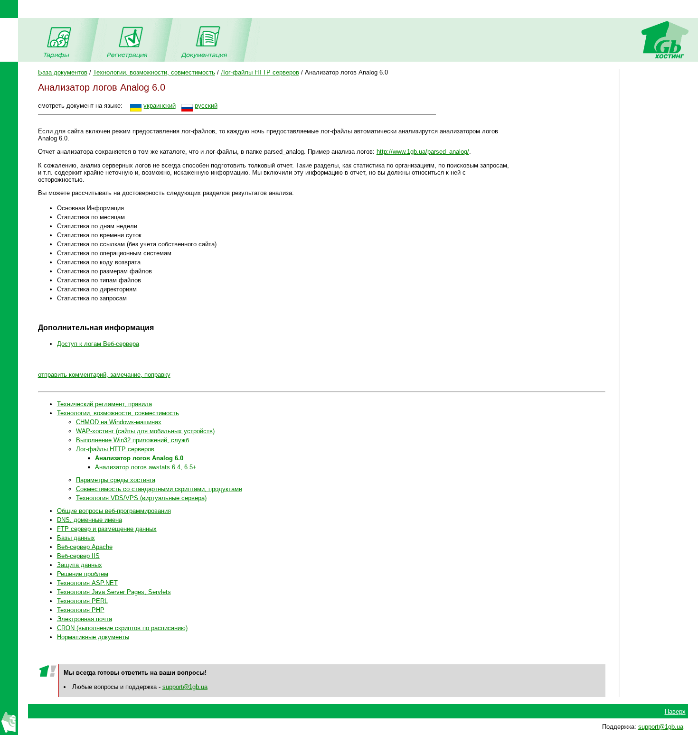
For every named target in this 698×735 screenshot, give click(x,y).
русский (206, 105)
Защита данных (79, 564)
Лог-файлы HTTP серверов (260, 72)
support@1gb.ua (185, 686)
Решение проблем (82, 573)
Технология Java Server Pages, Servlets (114, 591)
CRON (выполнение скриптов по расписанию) (122, 628)
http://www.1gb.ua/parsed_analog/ (423, 151)
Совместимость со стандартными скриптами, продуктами (159, 489)
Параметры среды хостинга (115, 480)
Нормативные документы (93, 637)
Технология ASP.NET (87, 582)
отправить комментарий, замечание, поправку (104, 374)
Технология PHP (80, 610)
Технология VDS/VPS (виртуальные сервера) (141, 498)
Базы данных (76, 537)
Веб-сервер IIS (78, 555)
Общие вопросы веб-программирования (114, 510)
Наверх (675, 711)
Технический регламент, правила (104, 404)
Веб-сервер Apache (85, 546)
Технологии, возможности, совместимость (154, 72)
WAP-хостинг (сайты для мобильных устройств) (145, 431)
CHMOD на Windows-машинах (118, 422)
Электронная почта (84, 619)
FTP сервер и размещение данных (107, 528)
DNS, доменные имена (89, 519)
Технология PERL (82, 601)
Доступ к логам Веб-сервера (98, 343)
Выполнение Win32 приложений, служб (132, 440)
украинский (159, 105)
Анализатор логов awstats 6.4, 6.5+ (146, 467)
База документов (62, 72)
